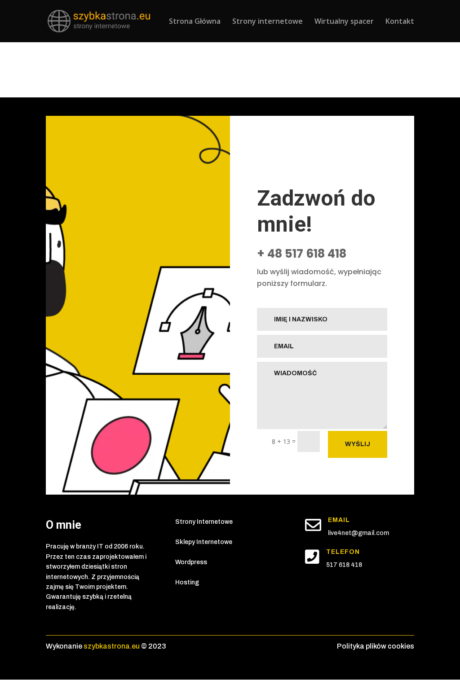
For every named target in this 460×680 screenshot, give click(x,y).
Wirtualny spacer (344, 22)
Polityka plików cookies (375, 646)
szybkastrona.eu (112, 646)
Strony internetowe (267, 22)
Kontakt (399, 22)
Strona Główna (195, 22)
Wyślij (357, 444)
